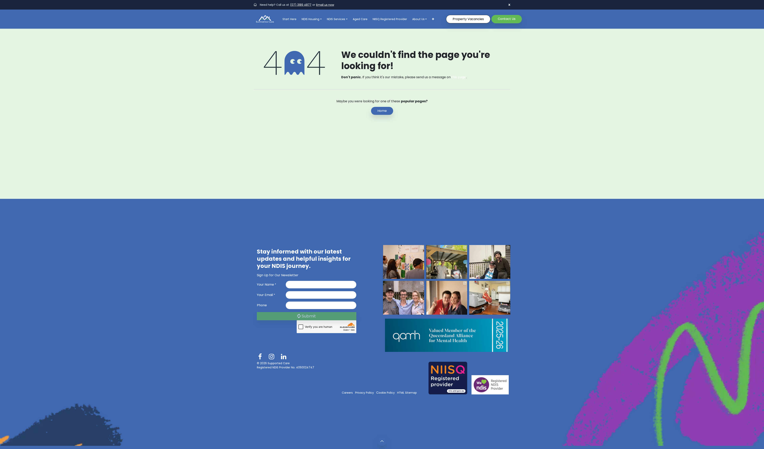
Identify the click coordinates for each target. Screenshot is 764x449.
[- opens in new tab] (403, 262)
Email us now (325, 5)
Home (382, 110)
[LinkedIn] (283, 357)
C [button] (385, 392)
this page (458, 77)
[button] (364, 392)
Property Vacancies (468, 19)
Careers (347, 393)
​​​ (507, 19)
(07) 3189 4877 (300, 5)
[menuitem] (289, 19)
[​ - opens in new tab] (260, 357)
